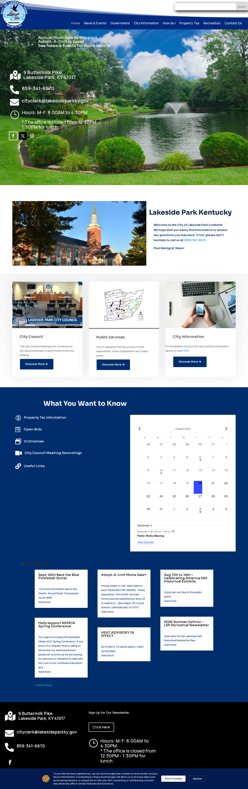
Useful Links (34, 466)
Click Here (101, 727)
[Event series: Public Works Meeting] (173, 531)
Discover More (35, 364)
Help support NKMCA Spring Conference (56, 624)
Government (120, 23)
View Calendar (145, 542)
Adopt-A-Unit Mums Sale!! (124, 575)
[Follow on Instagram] (32, 136)
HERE (186, 350)
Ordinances (34, 441)
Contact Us (233, 23)
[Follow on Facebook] (13, 136)
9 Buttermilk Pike (42, 72)
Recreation (212, 23)
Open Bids (33, 429)
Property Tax (190, 23)
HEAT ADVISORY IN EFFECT (117, 634)
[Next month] (226, 428)
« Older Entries (43, 685)
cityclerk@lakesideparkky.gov (55, 100)
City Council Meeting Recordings (53, 453)
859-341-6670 (38, 88)
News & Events (95, 23)
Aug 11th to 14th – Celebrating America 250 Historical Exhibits (185, 578)
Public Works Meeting (150, 535)
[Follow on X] (23, 136)
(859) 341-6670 (194, 240)
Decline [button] (197, 778)
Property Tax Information (45, 418)
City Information (146, 23)
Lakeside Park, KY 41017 (49, 77)
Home (75, 23)
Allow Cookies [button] (173, 778)
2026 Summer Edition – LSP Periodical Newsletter (186, 623)
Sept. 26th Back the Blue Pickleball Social (58, 576)
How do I (169, 23)
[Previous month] (139, 428)
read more (44, 602)
